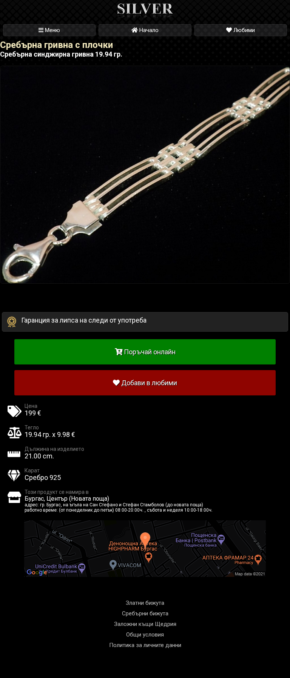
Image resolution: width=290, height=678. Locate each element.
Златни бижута (145, 603)
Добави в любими (148, 383)
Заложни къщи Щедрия (145, 624)
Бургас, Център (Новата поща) (67, 498)
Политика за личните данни (145, 645)
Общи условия (145, 634)
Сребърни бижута (145, 613)
